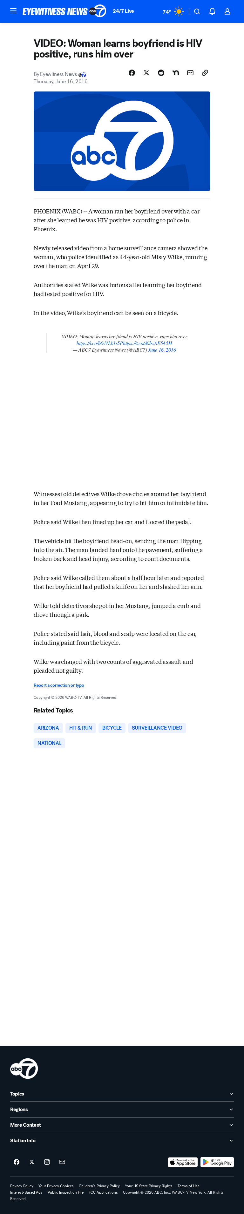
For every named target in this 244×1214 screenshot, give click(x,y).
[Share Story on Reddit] (161, 72)
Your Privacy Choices (56, 1186)
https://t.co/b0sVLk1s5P (100, 343)
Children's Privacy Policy (99, 1186)
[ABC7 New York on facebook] (16, 1162)
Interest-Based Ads (26, 1192)
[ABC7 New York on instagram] (47, 1162)
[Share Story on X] (146, 72)
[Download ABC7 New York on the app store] (183, 1162)
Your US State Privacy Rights (149, 1186)
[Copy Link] (205, 72)
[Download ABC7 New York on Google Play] (217, 1162)
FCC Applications (103, 1192)
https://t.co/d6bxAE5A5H (147, 343)
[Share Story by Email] (190, 72)
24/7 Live (123, 11)
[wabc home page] (24, 1068)
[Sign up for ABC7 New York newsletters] (62, 1162)
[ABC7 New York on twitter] (31, 1162)
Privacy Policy (21, 1186)
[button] (13, 10)
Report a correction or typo (59, 685)
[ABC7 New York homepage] (64, 11)
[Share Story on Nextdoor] (175, 72)
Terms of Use (189, 1186)
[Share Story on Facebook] (131, 72)
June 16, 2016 (162, 349)
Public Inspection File (66, 1192)
